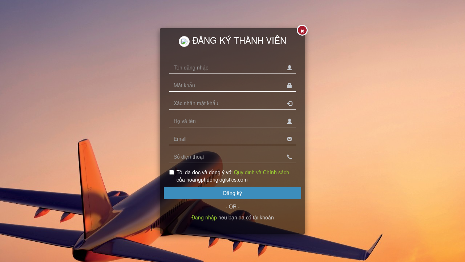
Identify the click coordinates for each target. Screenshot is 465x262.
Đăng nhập (204, 217)
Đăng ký (232, 192)
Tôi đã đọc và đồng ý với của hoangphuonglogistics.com (233, 175)
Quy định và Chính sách (261, 172)
